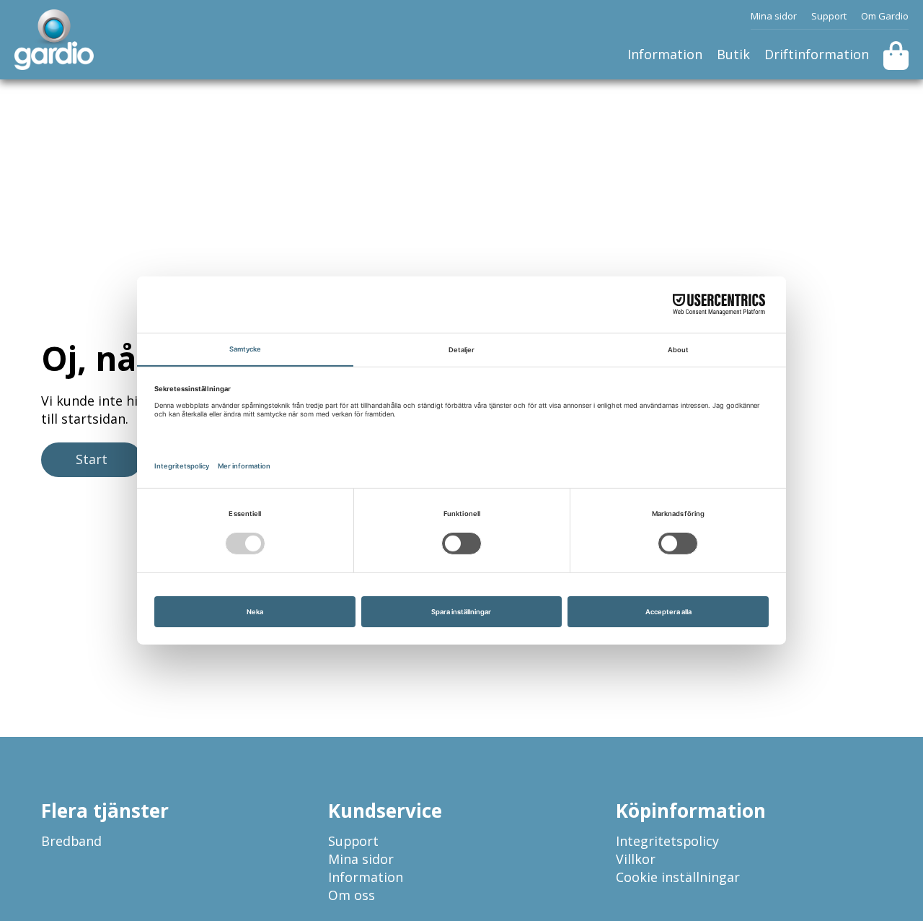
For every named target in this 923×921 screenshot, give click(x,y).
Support (829, 15)
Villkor (635, 859)
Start (91, 459)
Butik (733, 54)
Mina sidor (774, 15)
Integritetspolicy (667, 841)
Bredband (71, 841)
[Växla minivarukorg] (896, 55)
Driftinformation (816, 54)
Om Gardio (885, 15)
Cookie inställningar (678, 877)
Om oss (351, 895)
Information (664, 54)
